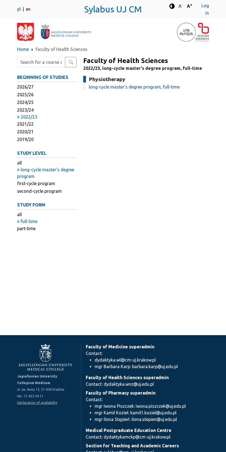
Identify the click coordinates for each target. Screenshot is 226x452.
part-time (26, 228)
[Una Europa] (186, 32)
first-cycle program (36, 183)
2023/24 (25, 110)
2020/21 (25, 131)
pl (19, 9)
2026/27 (25, 86)
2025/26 (25, 94)
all (19, 162)
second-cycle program (39, 191)
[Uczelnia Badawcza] (202, 32)
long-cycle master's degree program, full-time (134, 86)
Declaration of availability (37, 402)
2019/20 (25, 139)
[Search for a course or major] (71, 62)
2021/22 (25, 124)
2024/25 (25, 102)
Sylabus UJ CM (113, 9)
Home (23, 49)
